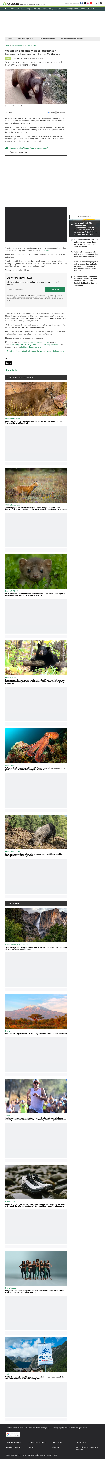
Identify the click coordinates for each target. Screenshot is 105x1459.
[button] (98, 3)
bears (8, 363)
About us (55, 1447)
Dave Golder (18, 58)
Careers (31, 1447)
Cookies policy (81, 1443)
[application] (36, 224)
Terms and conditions (13, 1443)
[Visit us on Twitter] (84, 3)
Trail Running (48, 9)
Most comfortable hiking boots (72, 39)
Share (10, 112)
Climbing (60, 9)
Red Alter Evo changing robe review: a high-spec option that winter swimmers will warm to (86, 254)
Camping (36, 9)
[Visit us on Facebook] (81, 3)
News (19, 9)
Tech (83, 9)
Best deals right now (25, 39)
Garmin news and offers (47, 39)
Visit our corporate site (79, 1428)
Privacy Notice (11, 297)
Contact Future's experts (37, 1443)
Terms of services (31, 295)
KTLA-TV (47, 250)
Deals (12, 9)
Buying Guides (72, 9)
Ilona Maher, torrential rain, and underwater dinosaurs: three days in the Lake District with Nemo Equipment (86, 243)
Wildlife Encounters (31, 45)
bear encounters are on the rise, (36, 342)
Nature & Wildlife (17, 45)
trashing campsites (32, 344)
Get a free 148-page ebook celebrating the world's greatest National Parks (35, 351)
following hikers (18, 344)
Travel (7, 45)
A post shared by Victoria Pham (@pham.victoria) (29, 148)
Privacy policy (57, 1443)
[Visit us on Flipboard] (91, 3)
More (90, 9)
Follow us (52, 112)
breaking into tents (51, 344)
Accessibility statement (14, 1447)
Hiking (27, 9)
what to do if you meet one (30, 347)
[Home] (5, 9)
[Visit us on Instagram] (88, 3)
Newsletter (63, 112)
